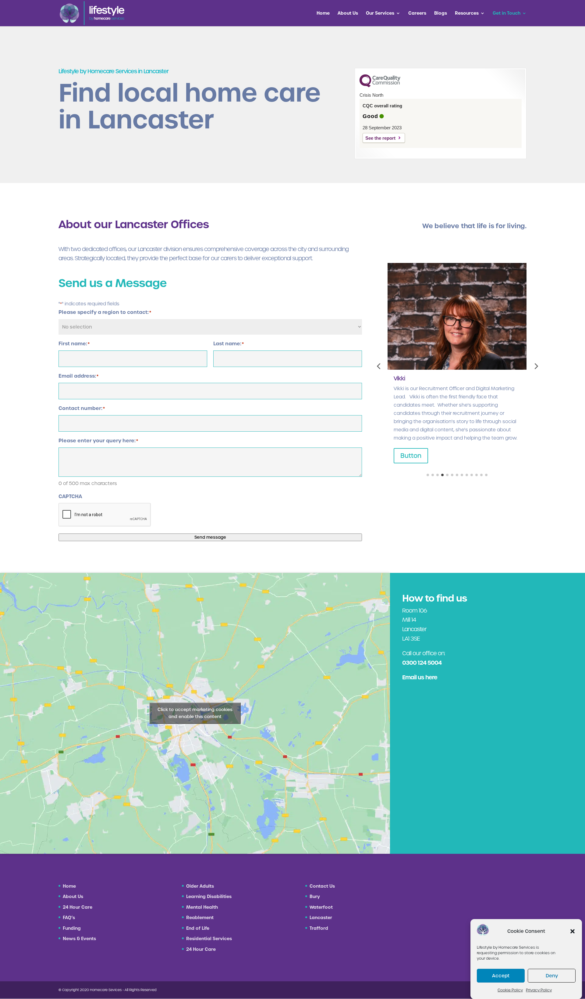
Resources (467, 13)
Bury (315, 896)
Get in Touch (506, 13)
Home (323, 13)
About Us (348, 13)
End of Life (197, 928)
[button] (572, 931)
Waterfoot (321, 907)
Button (410, 455)
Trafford (319, 928)
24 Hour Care (77, 907)
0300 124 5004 (421, 663)
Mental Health (202, 907)
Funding (72, 928)
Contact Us (322, 886)
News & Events (79, 939)
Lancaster (321, 918)
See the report (380, 138)
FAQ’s (69, 918)
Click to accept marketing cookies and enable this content (195, 713)
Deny (552, 975)
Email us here (419, 677)
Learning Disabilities (209, 896)
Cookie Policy (510, 990)
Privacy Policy (539, 990)
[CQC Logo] (380, 85)
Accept (500, 975)
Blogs (440, 13)
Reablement (200, 918)
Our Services (380, 13)
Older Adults (200, 886)
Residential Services (209, 939)
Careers (417, 13)
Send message (210, 537)
